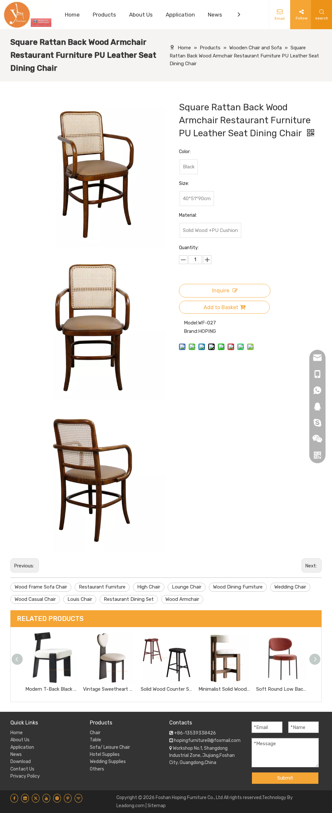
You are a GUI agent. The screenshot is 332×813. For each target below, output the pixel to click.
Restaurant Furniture (102, 587)
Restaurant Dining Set (129, 599)
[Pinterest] (68, 798)
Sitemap (157, 805)
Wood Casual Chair (35, 599)
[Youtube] (46, 798)
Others (97, 769)
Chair (95, 732)
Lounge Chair (186, 587)
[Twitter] (36, 798)
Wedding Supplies (108, 761)
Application (22, 747)
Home (16, 732)
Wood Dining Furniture (238, 587)
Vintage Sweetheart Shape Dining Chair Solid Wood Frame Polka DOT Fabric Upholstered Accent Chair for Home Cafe (108, 689)
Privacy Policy (25, 776)
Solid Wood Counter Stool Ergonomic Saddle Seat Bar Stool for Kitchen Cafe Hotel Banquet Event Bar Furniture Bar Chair (166, 689)
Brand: (191, 331)
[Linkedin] (25, 798)
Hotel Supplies (105, 754)
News (16, 754)
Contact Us (22, 769)
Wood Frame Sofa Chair (41, 587)
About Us (20, 740)
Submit (285, 778)
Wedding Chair (290, 587)
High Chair (148, 587)
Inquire (220, 290)
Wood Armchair (182, 599)
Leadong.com (130, 805)
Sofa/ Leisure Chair (110, 747)
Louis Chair (79, 599)
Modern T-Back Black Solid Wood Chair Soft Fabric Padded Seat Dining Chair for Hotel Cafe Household (51, 689)
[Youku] (78, 798)
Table (95, 740)
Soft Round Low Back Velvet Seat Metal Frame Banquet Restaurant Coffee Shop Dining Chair (281, 689)
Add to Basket (221, 307)
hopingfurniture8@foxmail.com (207, 740)
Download (20, 761)
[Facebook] (14, 798)
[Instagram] (57, 798)
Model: (191, 323)
